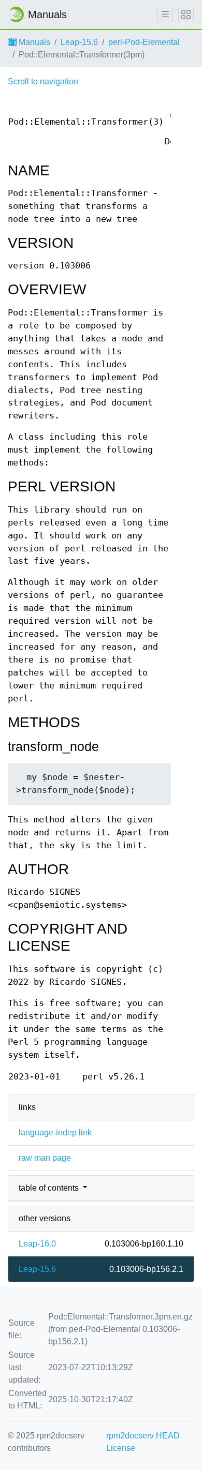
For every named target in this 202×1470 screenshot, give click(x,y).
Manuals (33, 42)
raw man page (45, 1157)
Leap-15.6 (79, 42)
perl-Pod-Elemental (144, 42)
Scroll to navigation (43, 81)
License (120, 1448)
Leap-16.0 (37, 1243)
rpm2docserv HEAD (143, 1435)
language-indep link (55, 1132)
